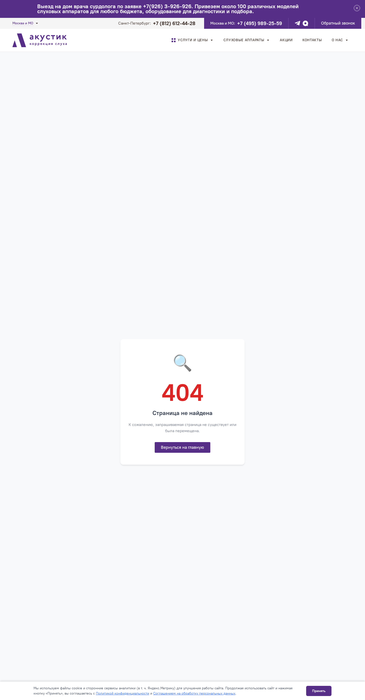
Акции (286, 40)
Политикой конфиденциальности (122, 693)
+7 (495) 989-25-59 (259, 23)
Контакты (312, 40)
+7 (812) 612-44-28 (174, 23)
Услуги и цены (193, 40)
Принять (319, 691)
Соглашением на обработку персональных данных (194, 693)
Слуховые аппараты (243, 40)
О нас (337, 40)
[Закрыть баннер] (357, 9)
